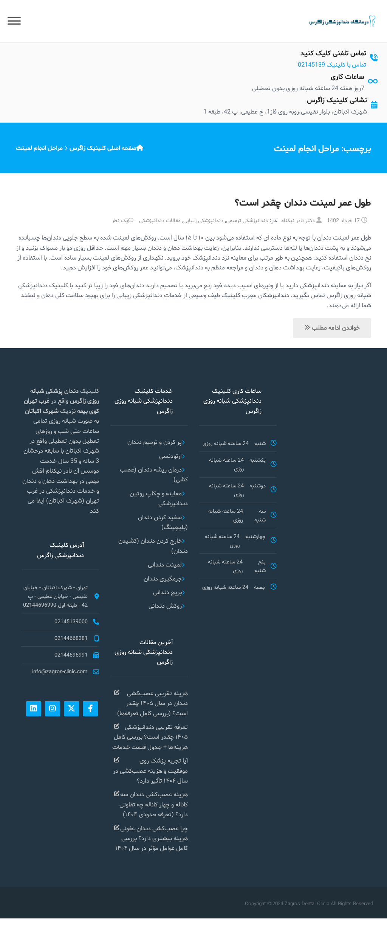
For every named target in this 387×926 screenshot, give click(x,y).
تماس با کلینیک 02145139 (332, 64)
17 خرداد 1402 (343, 220)
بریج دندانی (167, 592)
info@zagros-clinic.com (60, 671)
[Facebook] (90, 708)
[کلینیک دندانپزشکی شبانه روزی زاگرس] (342, 20)
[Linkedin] (33, 708)
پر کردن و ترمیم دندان (154, 441)
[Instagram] (52, 708)
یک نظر (120, 220)
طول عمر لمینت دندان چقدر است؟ (303, 202)
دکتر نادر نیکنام (298, 220)
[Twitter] (71, 708)
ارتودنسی (170, 455)
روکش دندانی (165, 605)
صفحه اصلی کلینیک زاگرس (103, 147)
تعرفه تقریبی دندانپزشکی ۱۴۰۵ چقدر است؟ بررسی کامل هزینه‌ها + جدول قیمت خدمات (150, 736)
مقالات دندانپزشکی (160, 220)
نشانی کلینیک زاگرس (337, 100)
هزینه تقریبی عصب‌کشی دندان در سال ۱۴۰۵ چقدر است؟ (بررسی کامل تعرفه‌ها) (152, 703)
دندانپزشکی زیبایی (203, 220)
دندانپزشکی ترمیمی (247, 220)
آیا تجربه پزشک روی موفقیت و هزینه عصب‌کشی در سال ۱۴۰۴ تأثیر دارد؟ (150, 770)
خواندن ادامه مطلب (335, 327)
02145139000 (71, 621)
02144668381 (71, 638)
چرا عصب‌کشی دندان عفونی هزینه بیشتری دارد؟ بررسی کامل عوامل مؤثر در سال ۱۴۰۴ (151, 838)
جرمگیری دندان (163, 578)
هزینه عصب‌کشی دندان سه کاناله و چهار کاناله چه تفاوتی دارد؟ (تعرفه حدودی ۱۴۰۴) (153, 804)
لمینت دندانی (165, 564)
